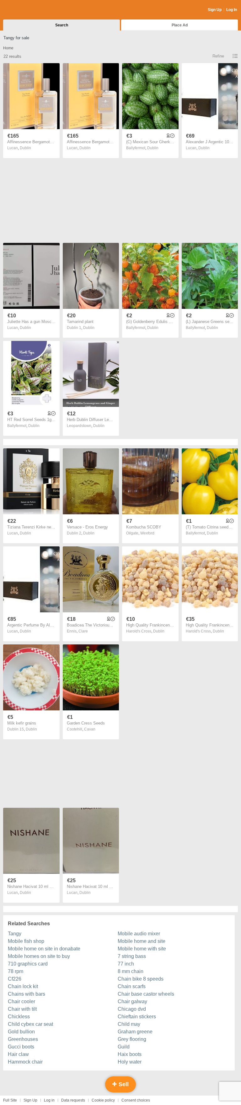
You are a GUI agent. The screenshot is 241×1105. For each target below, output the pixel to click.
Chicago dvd (132, 1009)
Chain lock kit (23, 986)
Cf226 (14, 979)
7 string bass (132, 956)
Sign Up (215, 10)
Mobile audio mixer (139, 933)
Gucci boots (21, 1046)
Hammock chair (25, 1061)
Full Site (10, 1100)
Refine (218, 56)
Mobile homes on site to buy (39, 956)
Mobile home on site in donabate (44, 948)
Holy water (130, 1061)
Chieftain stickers (137, 1016)
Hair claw (18, 1054)
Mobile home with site (142, 948)
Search (61, 25)
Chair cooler (21, 1001)
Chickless (19, 1016)
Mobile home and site (141, 941)
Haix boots (130, 1054)
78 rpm (15, 971)
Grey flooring (132, 1039)
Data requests (73, 1100)
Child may (129, 1024)
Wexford (147, 533)
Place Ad (180, 25)
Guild (124, 1046)
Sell (123, 1084)
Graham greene (135, 1031)
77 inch (126, 963)
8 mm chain (130, 971)
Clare (83, 631)
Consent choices (135, 1100)
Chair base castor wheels (146, 994)
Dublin (25, 148)
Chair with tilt (22, 1009)
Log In (231, 10)
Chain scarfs (132, 986)
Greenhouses (23, 1039)
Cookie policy (103, 1100)
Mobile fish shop (26, 941)
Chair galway (132, 1001)
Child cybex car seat (30, 1024)
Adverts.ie (27, 10)
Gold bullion (21, 1031)
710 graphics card (28, 963)
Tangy (14, 933)
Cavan (89, 729)
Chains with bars (26, 994)
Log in (49, 1100)
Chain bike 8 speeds (140, 979)
